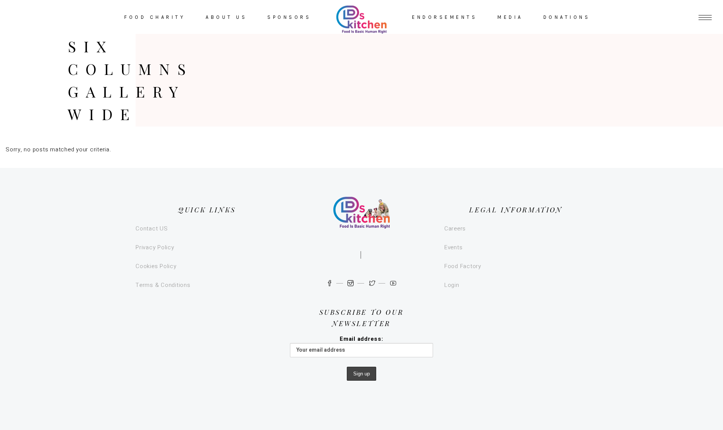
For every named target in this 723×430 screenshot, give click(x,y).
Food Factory (462, 266)
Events (453, 247)
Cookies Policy (156, 266)
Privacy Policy (155, 247)
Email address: (361, 339)
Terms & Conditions (163, 285)
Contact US (152, 228)
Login (451, 285)
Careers (455, 228)
